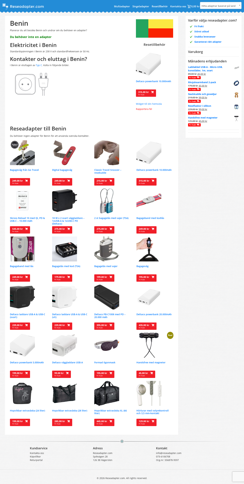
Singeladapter (140, 6)
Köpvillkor (35, 456)
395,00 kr (102, 326)
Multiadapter (122, 6)
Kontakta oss (178, 6)
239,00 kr (17, 326)
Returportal (36, 460)
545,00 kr (17, 230)
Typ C (39, 65)
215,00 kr (102, 181)
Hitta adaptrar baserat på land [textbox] (219, 5)
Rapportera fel (144, 109)
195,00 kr (144, 278)
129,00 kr (144, 422)
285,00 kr (60, 422)
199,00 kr (102, 278)
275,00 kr (60, 230)
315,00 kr (143, 93)
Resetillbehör (160, 6)
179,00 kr (60, 278)
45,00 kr (144, 374)
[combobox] (221, 5)
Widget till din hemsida (149, 103)
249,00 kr (17, 181)
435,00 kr (144, 326)
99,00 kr (59, 374)
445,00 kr (102, 422)
